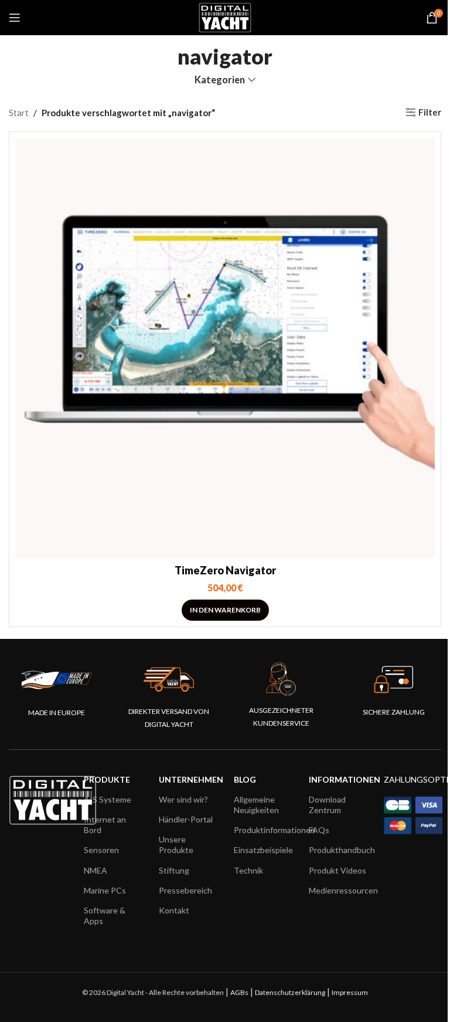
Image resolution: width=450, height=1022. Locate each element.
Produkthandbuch (337, 850)
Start (19, 112)
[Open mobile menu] (14, 17)
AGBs (239, 992)
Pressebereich (185, 890)
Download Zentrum (327, 804)
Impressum (350, 992)
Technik (248, 870)
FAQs (319, 830)
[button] (225, 610)
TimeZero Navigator (225, 570)
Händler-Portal (186, 819)
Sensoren (101, 850)
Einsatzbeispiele (262, 850)
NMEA (95, 870)
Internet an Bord (105, 824)
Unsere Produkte (176, 844)
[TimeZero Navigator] (225, 348)
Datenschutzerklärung (290, 992)
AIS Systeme (107, 799)
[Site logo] (225, 16)
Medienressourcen (337, 890)
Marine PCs (105, 890)
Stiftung (174, 870)
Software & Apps (104, 915)
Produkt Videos (337, 870)
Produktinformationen (262, 830)
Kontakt (174, 910)
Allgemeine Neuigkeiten (256, 804)
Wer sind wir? (183, 799)
